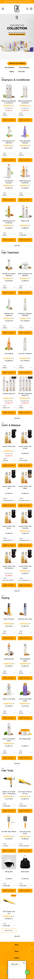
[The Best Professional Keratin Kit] (25, 384)
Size (4, 113)
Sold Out (9, 930)
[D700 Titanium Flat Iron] (9, 902)
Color (5, 458)
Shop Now (14, 964)
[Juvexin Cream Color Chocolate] (25, 516)
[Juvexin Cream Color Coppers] (25, 556)
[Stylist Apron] (25, 862)
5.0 (29, 145)
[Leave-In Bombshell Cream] (25, 689)
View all (17, 245)
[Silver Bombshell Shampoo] (25, 131)
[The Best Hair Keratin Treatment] (9, 264)
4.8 (13, 623)
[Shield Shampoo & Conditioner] (25, 171)
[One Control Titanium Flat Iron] (25, 782)
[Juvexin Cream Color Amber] (25, 436)
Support (16, 958)
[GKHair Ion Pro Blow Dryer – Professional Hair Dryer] (9, 782)
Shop (16, 945)
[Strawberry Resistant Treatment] (25, 304)
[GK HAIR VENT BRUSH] (9, 822)
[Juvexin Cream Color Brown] (9, 516)
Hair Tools (21, 71)
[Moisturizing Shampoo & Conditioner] (9, 91)
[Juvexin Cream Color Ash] (9, 476)
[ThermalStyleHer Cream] (25, 649)
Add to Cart (9, 120)
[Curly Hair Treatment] (25, 344)
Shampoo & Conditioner (17, 63)
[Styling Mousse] (9, 649)
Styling (11, 71)
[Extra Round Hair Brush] (25, 822)
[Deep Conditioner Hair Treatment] (25, 264)
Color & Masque (24, 67)
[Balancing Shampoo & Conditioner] (25, 91)
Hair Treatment (9, 67)
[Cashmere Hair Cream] (25, 609)
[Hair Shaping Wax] (25, 729)
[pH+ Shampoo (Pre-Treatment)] (9, 131)
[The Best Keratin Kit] (9, 384)
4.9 (13, 836)
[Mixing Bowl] (9, 862)
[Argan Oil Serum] (9, 609)
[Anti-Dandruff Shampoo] (9, 171)
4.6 (29, 105)
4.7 (13, 105)
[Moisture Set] (25, 211)
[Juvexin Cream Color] (9, 436)
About (16, 951)
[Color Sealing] (9, 344)
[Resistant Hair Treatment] (9, 304)
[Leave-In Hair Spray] (9, 689)
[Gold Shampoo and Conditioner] (9, 211)
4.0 (29, 318)
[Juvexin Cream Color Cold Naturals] (9, 556)
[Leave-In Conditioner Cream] (9, 729)
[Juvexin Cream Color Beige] (25, 476)
